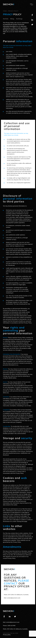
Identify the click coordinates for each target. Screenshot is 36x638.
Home (5, 11)
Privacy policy (13, 11)
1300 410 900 (11, 625)
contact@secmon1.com (13, 598)
